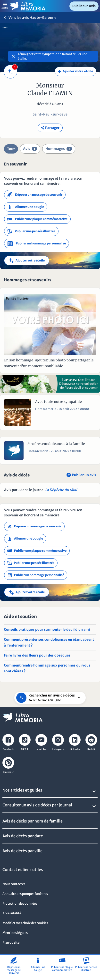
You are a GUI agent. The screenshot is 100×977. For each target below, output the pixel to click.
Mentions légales (15, 933)
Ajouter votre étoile (75, 71)
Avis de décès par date (22, 835)
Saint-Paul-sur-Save (50, 114)
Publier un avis (84, 6)
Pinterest (8, 772)
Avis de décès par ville (22, 850)
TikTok (25, 749)
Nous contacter (13, 884)
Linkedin (75, 749)
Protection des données (19, 903)
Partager (50, 128)
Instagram (58, 749)
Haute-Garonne (43, 17)
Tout (11, 149)
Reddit (91, 749)
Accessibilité (11, 913)
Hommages (57, 148)
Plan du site (10, 942)
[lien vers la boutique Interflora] (50, 383)
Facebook (8, 749)
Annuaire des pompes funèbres (25, 894)
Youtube (41, 749)
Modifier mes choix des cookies (25, 923)
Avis (29, 148)
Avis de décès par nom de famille (32, 821)
